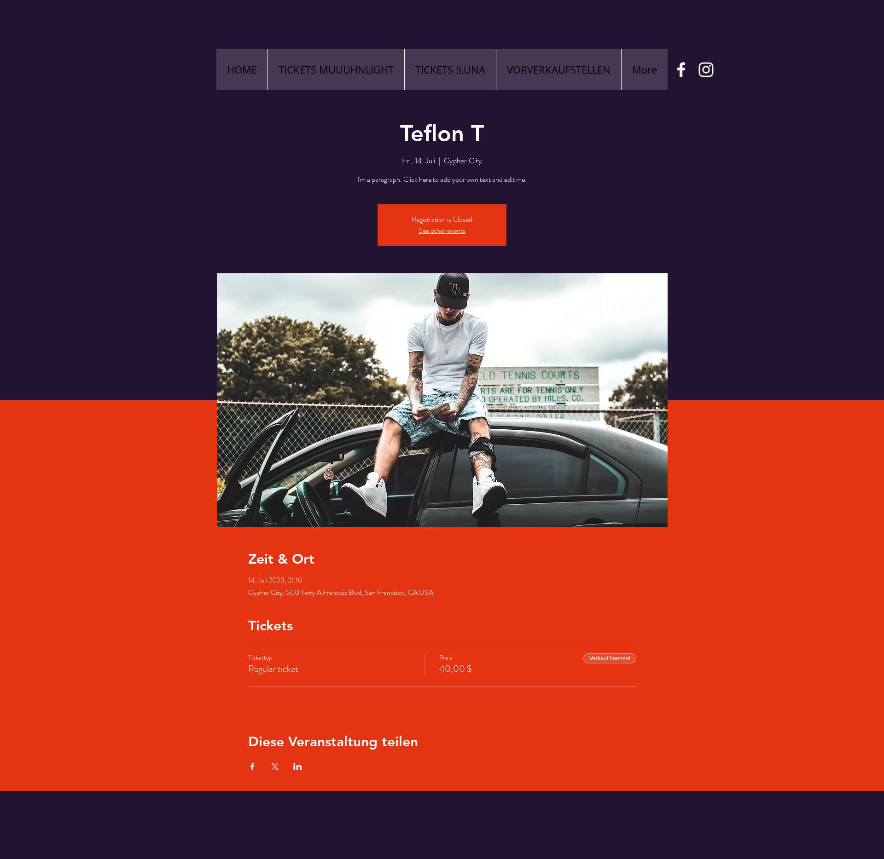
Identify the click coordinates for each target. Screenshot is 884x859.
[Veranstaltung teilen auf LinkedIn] (297, 766)
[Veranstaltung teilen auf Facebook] (252, 766)
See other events (442, 230)
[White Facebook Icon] (681, 70)
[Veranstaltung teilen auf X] (275, 766)
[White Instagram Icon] (706, 70)
